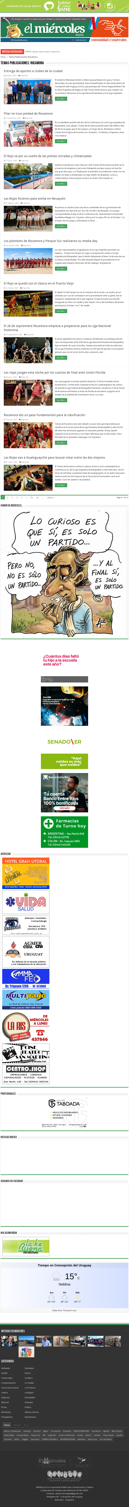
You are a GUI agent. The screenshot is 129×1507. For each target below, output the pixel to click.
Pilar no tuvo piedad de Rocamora (28, 113)
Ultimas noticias (32, 1412)
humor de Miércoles (67, 1435)
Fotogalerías (7, 1417)
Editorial (5, 1402)
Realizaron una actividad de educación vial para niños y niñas (51, 51)
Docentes (8, 1439)
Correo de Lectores (10, 1388)
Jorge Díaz (52, 1435)
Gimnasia (27, 1431)
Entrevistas (6, 1412)
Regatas (25, 1439)
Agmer (45, 1431)
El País (4, 1407)
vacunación (96, 1431)
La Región (29, 1392)
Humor (28, 1373)
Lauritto (120, 1435)
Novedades (30, 1397)
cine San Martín (106, 1439)
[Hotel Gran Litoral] (25, 873)
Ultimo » (50, 497)
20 (37, 497)
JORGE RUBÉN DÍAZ (81, 1431)
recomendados (23, 1435)
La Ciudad (29, 1383)
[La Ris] (25, 1026)
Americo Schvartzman (12, 1431)
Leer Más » (61, 99)
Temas (7, 1425)
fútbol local (92, 1439)
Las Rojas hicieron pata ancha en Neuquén (34, 198)
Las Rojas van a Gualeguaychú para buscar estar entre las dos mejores (54, 457)
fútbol (16, 1439)
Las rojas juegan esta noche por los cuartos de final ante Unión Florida (54, 372)
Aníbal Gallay (9, 1435)
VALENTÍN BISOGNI (67, 1439)
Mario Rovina (117, 1431)
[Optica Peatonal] (25, 925)
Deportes (24, 76)
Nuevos (17, 1425)
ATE (44, 1435)
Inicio (3, 57)
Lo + (26, 1425)
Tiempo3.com (69, 1310)
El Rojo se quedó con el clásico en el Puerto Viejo (39, 283)
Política (28, 1407)
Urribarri (97, 1435)
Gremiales (29, 1368)
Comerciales (6, 1378)
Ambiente (5, 1368)
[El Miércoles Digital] (64, 29)
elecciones (35, 1439)
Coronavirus (56, 1431)
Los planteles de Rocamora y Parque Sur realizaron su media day (50, 241)
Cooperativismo (8, 1383)
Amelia (4, 1373)
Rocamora (67, 1431)
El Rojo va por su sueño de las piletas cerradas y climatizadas (48, 156)
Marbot (88, 1435)
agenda (106, 1431)
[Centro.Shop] (25, 1074)
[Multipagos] (25, 999)
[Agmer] (25, 951)
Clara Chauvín (108, 1435)
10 (31, 497)
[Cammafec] (25, 978)
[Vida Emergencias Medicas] (25, 902)
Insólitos (29, 1378)
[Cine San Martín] (25, 1053)
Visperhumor (30, 1417)
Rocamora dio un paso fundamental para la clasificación (44, 415)
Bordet (80, 1435)
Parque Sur (35, 1435)
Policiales (29, 1402)
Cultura (4, 1392)
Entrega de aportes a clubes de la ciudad (33, 71)
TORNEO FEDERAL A (50, 1439)
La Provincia (30, 1388)
